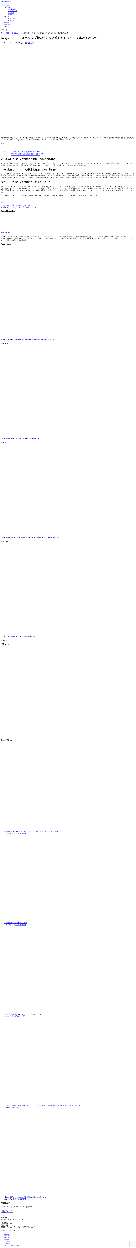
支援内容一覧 (12, 18)
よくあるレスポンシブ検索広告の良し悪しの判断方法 (26, 151)
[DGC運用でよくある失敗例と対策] (69, 921)
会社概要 (11, 13)
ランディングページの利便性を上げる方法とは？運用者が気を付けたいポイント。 (28, 339)
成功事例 (11, 20)
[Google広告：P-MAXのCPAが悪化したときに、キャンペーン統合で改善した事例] (69, 829)
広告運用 (29, 43)
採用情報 (7, 24)
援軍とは (7, 7)
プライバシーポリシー (11, 1245)
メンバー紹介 (12, 11)
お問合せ (7, 26)
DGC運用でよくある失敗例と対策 (15, 923)
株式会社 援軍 (14, 1230)
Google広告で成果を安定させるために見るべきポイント (22, 1014)
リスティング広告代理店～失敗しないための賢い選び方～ (20, 636)
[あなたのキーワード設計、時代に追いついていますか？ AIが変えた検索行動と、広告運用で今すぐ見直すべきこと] (69, 1104)
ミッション (12, 9)
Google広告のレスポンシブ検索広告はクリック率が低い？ (28, 153)
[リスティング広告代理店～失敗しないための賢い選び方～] (68, 633)
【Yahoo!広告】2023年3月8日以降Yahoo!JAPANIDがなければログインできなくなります (30, 537)
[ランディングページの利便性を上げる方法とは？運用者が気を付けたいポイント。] (68, 336)
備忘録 (6, 22)
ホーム (6, 5)
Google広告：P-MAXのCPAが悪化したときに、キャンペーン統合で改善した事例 (31, 831)
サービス (7, 16)
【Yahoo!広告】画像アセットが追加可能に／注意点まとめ (20, 438)
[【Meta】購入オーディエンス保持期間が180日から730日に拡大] (69, 1195)
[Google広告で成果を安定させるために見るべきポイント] (69, 1012)
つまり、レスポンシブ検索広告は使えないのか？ (25, 155)
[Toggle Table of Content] (2, 148)
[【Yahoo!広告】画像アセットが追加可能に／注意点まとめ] (68, 435)
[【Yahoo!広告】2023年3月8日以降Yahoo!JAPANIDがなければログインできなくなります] (68, 534)
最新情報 (11, 15)
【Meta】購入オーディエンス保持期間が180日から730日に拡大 (25, 1197)
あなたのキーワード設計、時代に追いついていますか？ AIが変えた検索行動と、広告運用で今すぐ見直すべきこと (42, 1105)
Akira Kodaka (11, 43)
